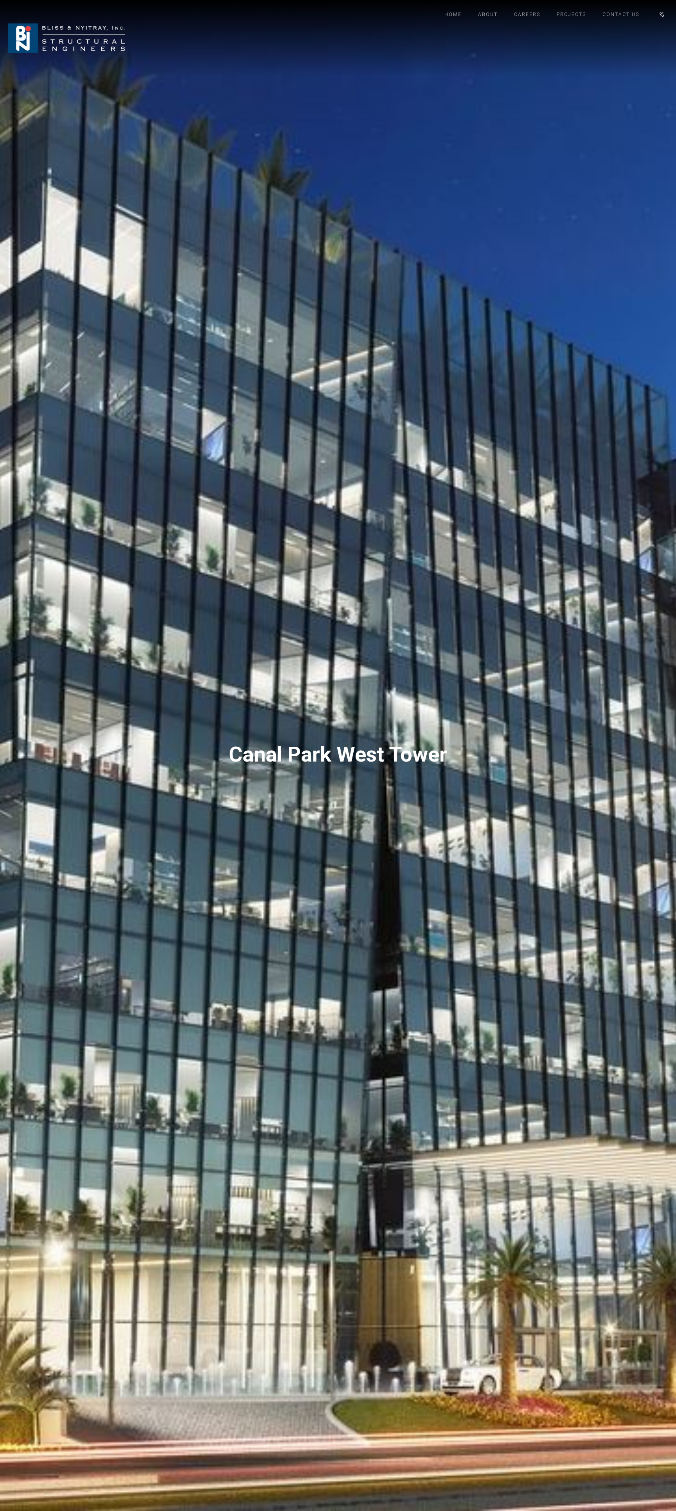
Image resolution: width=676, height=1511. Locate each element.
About (488, 14)
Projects (571, 14)
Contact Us (620, 14)
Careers (527, 14)
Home (453, 14)
